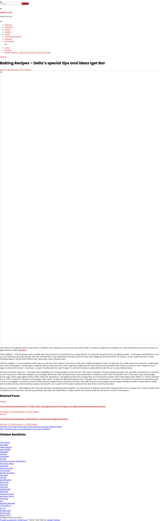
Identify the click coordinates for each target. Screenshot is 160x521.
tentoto (3, 459)
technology (9, 41)
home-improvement (13, 36)
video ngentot (6, 447)
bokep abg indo (6, 468)
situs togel (4, 482)
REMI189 (4, 491)
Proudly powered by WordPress (13, 520)
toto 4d (3, 477)
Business (8, 25)
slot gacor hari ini (7, 494)
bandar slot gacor (7, 473)
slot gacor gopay (7, 463)
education (9, 27)
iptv (1, 501)
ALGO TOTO (5, 515)
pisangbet (4, 445)
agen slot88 (5, 449)
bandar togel (5, 510)
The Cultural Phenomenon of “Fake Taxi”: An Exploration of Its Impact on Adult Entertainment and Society (53, 406)
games (7, 29)
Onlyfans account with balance (13, 461)
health (7, 34)
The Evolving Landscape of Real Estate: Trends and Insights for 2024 (34, 419)
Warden (27, 69)
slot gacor (4, 475)
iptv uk (3, 508)
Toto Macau (5, 442)
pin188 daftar (6, 480)
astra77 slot (5, 513)
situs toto (4, 487)
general (8, 32)
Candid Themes (53, 520)
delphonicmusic (6, 12)
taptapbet (4, 452)
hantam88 (4, 456)
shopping (8, 39)
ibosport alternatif (7, 503)
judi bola (3, 454)
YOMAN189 (5, 489)
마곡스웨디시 (5, 505)
